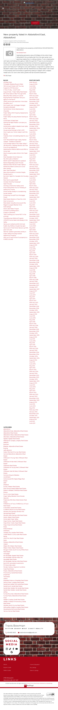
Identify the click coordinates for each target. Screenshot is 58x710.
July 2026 (32, 86)
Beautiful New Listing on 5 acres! (13, 95)
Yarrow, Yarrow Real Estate (11, 611)
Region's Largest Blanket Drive (12, 205)
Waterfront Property (9, 235)
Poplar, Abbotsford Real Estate (12, 571)
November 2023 (34, 147)
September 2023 (34, 151)
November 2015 (34, 331)
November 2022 (34, 170)
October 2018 (33, 264)
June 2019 (32, 249)
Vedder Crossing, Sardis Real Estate (14, 599)
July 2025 (32, 109)
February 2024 (33, 141)
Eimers (5, 492)
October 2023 (33, 149)
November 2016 (34, 308)
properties (6, 574)
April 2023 (32, 161)
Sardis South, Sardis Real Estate (12, 586)
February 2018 (33, 279)
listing (5, 536)
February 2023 (33, 164)
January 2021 (33, 212)
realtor (5, 578)
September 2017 (34, 289)
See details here (21, 52)
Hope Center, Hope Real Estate (12, 521)
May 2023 (32, 159)
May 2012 (32, 408)
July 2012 (32, 404)
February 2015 (33, 348)
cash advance (7, 450)
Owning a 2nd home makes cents (13, 185)
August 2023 (33, 153)
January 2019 (33, 258)
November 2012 (34, 398)
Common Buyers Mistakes (11, 475)
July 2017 (32, 293)
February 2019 (33, 256)
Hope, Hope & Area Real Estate (12, 525)
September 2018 (34, 266)
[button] (25, 23)
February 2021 (33, 210)
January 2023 (33, 166)
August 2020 (33, 222)
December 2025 (34, 99)
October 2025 (33, 103)
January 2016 (33, 327)
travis (5, 597)
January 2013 (33, 396)
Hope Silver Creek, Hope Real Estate (14, 523)
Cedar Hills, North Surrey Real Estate (14, 452)
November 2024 (34, 124)
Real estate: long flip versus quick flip (14, 203)
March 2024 (33, 140)
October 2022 (33, 172)
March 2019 (32, 254)
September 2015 (34, 335)
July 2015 (32, 339)
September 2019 (34, 243)
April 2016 (32, 321)
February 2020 (34, 233)
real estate (6, 576)
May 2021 (32, 205)
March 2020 (33, 231)
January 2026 (33, 97)
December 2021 (34, 191)
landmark (6, 530)
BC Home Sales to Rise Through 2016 (14, 93)
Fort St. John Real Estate (10, 494)
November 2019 (34, 239)
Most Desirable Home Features (12, 157)
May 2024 (32, 136)
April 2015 (32, 344)
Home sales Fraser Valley (10, 519)
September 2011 (34, 417)
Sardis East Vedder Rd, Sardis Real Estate (15, 584)
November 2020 (34, 216)
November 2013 (34, 377)
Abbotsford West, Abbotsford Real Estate (15, 435)
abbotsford (6, 429)
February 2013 (33, 394)
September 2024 (34, 128)
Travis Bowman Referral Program (13, 218)
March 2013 (32, 392)
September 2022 (34, 174)
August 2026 (33, 84)
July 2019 (32, 247)
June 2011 (32, 423)
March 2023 (33, 162)
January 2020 (33, 235)
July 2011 (32, 421)
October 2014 (33, 356)
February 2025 (33, 118)
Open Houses (7, 184)
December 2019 (34, 237)
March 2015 (32, 346)
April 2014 (32, 367)
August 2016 (33, 314)
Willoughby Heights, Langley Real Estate (15, 607)
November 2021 (34, 193)
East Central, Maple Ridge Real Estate (14, 488)
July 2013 (32, 385)
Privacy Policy (30, 683)
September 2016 (34, 312)
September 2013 (34, 381)
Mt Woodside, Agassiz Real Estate (13, 555)
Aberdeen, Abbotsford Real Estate (13, 437)
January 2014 (33, 373)
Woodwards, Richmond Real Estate (14, 609)
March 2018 (32, 277)
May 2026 (32, 90)
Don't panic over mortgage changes (14, 105)
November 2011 (34, 413)
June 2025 (32, 111)
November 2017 (34, 285)
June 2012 (32, 406)
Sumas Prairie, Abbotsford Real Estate (14, 596)
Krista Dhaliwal (7, 528)
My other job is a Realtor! (10, 159)
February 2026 (33, 95)
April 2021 (32, 206)
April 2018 (32, 276)
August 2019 (33, 245)
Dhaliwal (6, 484)
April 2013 (32, 390)
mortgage (6, 553)
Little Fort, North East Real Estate (13, 538)
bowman (6, 444)
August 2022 (33, 176)
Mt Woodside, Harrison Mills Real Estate (15, 561)
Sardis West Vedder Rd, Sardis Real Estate (15, 588)
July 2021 (32, 201)
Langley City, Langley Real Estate (13, 532)
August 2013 (33, 383)
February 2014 (33, 371)
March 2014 (32, 369)
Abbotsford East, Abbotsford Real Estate (19, 42)
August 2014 (33, 360)
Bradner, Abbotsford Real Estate (13, 446)
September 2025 (34, 105)
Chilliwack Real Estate (10, 465)
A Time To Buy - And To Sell (11, 90)
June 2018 (32, 272)
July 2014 (32, 362)
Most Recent (33, 82)
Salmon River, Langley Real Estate (13, 582)
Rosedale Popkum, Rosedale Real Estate (15, 580)
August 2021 (33, 199)
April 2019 (32, 253)
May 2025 (32, 113)
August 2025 (33, 107)
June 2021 (32, 203)
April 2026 (32, 92)
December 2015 (34, 329)
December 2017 (34, 283)
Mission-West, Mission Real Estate (13, 548)
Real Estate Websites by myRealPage (43, 683)
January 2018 (33, 281)
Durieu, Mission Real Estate (11, 486)
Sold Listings (7, 206)
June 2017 (32, 295)
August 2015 (33, 337)
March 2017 (32, 300)
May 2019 (32, 251)
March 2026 (33, 93)
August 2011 (33, 419)
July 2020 (32, 224)
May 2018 (32, 274)
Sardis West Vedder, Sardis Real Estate (14, 590)
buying (5, 448)
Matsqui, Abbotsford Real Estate (13, 542)
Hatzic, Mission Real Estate (11, 517)
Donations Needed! (9, 107)
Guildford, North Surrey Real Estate (14, 509)
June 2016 (32, 318)
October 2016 (33, 310)
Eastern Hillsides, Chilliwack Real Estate (15, 490)
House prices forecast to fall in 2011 (13, 130)
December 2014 (34, 352)
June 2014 (32, 364)
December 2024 (34, 122)
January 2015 (33, 350)
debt (4, 482)
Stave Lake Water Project (11, 208)
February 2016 (33, 325)
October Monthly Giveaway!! (12, 182)
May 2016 (32, 320)
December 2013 (34, 375)
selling (5, 592)
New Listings (7, 168)
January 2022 (33, 189)
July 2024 (32, 132)
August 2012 (33, 402)
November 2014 (34, 354)
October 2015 (33, 333)
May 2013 (32, 389)
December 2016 (34, 306)
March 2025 (33, 116)
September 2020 (34, 220)
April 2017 (32, 298)
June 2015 (32, 341)
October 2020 (33, 218)
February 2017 (33, 302)
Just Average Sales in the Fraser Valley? (15, 143)
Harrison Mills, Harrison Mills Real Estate (15, 515)
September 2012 (34, 400)
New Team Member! (9, 170)
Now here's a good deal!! (10, 180)
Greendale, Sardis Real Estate (12, 507)
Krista (5, 527)
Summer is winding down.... (11, 210)
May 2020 (32, 228)
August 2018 (33, 268)
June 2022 (32, 180)
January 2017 (33, 304)
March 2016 (32, 323)
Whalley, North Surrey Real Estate (13, 605)
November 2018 (34, 262)
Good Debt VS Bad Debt (10, 120)
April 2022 (32, 184)
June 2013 (32, 387)
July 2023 (32, 155)
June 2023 (32, 157)
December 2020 (34, 214)
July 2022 (32, 178)
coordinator (7, 477)
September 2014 (34, 358)
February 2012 (33, 410)
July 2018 (32, 270)
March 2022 (33, 185)
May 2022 (32, 182)
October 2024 (33, 126)
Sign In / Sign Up (25, 23)
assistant (6, 442)
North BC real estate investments (13, 563)
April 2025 (32, 115)
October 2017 (33, 287)
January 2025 (33, 120)
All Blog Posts (7, 82)
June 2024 (32, 134)
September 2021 (34, 197)
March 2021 (32, 208)
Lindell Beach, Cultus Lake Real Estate (15, 534)
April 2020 (32, 229)
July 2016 (32, 316)
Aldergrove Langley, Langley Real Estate (15, 440)
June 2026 (32, 88)
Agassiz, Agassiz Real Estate (11, 438)
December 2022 (34, 168)
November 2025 (34, 101)
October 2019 (33, 241)
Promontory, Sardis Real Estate (12, 573)
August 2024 (33, 130)
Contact (35, 23)
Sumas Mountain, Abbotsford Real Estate (15, 594)
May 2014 (32, 366)
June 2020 (32, 226)
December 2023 (34, 145)
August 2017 (33, 291)
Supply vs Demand (9, 212)
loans (5, 540)
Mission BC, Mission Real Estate (12, 546)
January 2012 (33, 412)
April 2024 (32, 138)
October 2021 (33, 195)
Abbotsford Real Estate (10, 433)
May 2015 (32, 343)
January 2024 (33, 143)
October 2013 (33, 379)
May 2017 (32, 297)
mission (5, 544)
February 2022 (33, 187)
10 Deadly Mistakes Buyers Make (13, 84)
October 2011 (33, 415)
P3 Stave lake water (9, 565)
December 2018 (34, 260)
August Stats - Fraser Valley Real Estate (15, 92)
